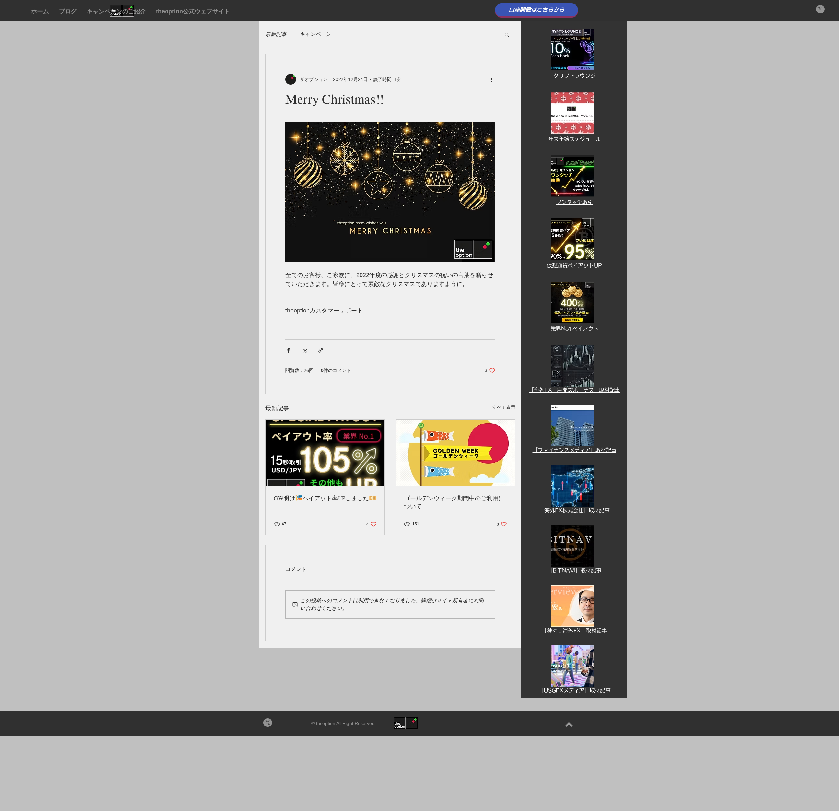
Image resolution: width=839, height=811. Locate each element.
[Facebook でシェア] (288, 350)
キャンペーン (315, 34)
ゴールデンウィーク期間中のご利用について (454, 502)
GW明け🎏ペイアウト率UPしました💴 (325, 498)
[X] (820, 9)
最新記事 (275, 34)
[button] (507, 34)
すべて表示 (503, 407)
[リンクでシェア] (321, 350)
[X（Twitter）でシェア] (305, 350)
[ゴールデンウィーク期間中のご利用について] (455, 453)
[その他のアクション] (491, 79)
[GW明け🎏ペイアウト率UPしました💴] (325, 453)
